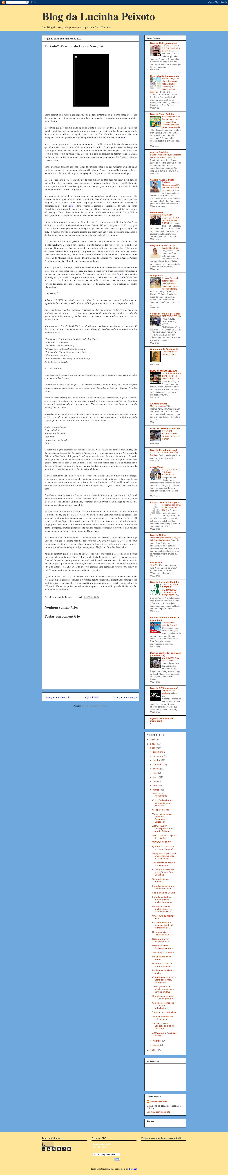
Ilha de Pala (156, 562)
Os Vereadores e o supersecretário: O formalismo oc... (162, 925)
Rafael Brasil (156, 212)
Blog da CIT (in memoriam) (164, 688)
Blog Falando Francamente (164, 76)
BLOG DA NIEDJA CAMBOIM (165, 428)
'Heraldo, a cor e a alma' (164, 1012)
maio (155, 781)
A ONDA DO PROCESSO (159, 794)
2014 (153, 739)
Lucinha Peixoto (158, 1101)
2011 (153, 1050)
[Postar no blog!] (88, 597)
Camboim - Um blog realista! (165, 313)
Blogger (133, 1168)
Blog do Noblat (158, 535)
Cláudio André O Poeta (162, 180)
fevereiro (157, 1041)
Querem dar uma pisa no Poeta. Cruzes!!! (163, 847)
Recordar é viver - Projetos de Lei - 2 (162, 940)
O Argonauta (156, 275)
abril (155, 785)
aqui (123, 137)
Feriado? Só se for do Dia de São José (163, 887)
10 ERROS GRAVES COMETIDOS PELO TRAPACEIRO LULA (171, 376)
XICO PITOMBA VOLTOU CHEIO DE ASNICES (163, 1026)
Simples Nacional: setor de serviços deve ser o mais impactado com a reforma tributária (170, 283)
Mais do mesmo (157, 406)
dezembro (158, 752)
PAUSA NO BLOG (170, 248)
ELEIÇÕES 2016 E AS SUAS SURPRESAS (170, 472)
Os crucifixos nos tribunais (160, 880)
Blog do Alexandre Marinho (164, 582)
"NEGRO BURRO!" (161, 842)
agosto (156, 768)
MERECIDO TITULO (171, 316)
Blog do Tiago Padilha (162, 114)
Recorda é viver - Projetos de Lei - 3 (162, 933)
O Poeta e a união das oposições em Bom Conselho (163, 872)
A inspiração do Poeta (163, 952)
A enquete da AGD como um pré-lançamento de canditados (164, 856)
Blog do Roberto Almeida (163, 43)
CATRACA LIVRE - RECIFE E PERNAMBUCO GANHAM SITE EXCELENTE (170, 589)
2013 (153, 744)
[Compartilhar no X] (91, 597)
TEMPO (154, 565)
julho (155, 773)
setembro (158, 764)
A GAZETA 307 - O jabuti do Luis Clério (164, 836)
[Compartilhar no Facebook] (94, 597)
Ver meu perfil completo (158, 1112)
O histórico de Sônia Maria (164, 349)
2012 (153, 748)
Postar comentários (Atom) (95, 705)
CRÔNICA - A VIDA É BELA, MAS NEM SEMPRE (171, 48)
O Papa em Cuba (160, 809)
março (156, 789)
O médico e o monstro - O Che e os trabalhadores (164, 1005)
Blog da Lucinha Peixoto (98, 16)
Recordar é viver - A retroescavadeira (162, 964)
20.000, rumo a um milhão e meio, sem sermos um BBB (163, 989)
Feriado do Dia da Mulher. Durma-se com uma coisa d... (162, 909)
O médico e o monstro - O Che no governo (164, 997)
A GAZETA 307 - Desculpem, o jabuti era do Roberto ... (163, 828)
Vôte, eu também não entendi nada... (163, 1017)
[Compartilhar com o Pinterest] (97, 597)
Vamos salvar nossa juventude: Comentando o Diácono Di (162, 818)
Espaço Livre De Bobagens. (164, 502)
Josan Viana (156, 467)
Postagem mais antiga (124, 697)
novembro (158, 756)
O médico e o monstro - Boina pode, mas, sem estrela (164, 980)
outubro (157, 760)
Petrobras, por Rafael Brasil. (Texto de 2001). (171, 507)
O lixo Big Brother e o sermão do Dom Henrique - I (162, 803)
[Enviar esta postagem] (80, 596)
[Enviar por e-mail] (85, 597)
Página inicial (91, 697)
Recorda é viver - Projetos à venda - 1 (163, 947)
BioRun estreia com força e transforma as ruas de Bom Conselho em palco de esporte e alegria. (171, 122)
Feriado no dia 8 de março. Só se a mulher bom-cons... (163, 899)
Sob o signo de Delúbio (163, 892)
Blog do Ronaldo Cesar (162, 245)
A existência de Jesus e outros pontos (163, 864)
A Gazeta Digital (158, 403)
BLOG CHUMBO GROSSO (163, 371)
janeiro (156, 1045)
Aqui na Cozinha (159, 152)
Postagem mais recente (57, 697)
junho (156, 777)
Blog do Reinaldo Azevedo (164, 450)
